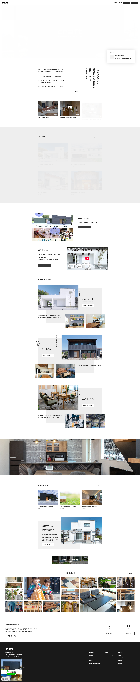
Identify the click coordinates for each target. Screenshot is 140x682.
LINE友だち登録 (134, 2)
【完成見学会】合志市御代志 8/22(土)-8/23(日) (87, 222)
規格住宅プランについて (47, 355)
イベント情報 (121, 657)
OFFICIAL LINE (128, 633)
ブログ (106, 3)
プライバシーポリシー (109, 655)
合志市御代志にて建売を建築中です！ (45, 506)
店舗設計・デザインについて (88, 405)
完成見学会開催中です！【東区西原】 (89, 506)
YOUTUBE (44, 265)
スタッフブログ (121, 655)
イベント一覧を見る (84, 226)
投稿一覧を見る (130, 573)
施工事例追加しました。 (119, 55)
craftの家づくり (92, 652)
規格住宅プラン (92, 657)
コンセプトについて (47, 544)
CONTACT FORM (109, 633)
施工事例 (89, 3)
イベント (93, 3)
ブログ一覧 (98, 485)
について (75, 91)
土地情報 (98, 3)
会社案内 (102, 3)
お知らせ (110, 3)
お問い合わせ (127, 2)
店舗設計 (91, 660)
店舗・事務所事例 (97, 137)
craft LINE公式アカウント (95, 663)
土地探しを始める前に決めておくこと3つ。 (68, 506)
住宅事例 (87, 137)
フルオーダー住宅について (88, 305)
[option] (121, 56)
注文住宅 (91, 655)
